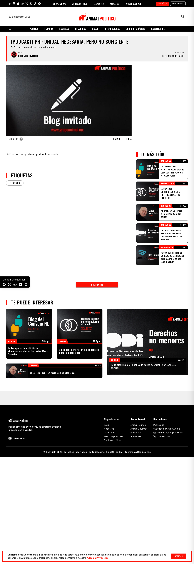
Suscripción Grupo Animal (166, 428)
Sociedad (64, 29)
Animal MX (135, 436)
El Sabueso (136, 432)
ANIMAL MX (114, 3)
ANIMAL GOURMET (133, 3)
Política (34, 29)
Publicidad (158, 424)
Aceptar (179, 556)
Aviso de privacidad (114, 436)
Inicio (106, 424)
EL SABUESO (99, 3)
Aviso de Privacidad (98, 557)
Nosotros (109, 428)
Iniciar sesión (178, 3)
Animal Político (138, 424)
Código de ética (112, 440)
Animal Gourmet (138, 428)
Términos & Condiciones (138, 451)
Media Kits (19, 438)
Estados (48, 29)
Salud (95, 29)
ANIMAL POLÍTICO (79, 3)
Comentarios (97, 284)
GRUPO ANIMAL (59, 3)
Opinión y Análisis (135, 29)
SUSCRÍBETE (162, 3)
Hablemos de (158, 29)
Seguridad (80, 29)
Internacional (112, 29)
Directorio (109, 432)
